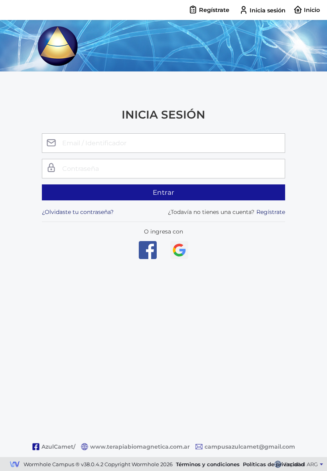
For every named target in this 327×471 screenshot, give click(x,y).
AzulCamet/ (58, 446)
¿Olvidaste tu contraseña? (78, 212)
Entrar (164, 192)
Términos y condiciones (208, 464)
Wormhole (15, 465)
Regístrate (270, 212)
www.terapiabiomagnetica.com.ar (140, 446)
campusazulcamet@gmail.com (250, 446)
